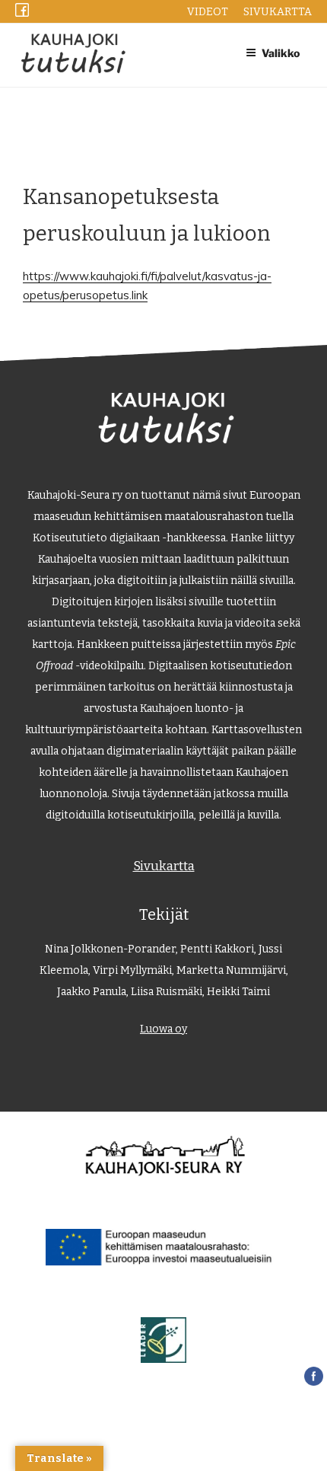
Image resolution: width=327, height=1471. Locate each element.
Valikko (281, 52)
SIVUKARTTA (277, 11)
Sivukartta (164, 865)
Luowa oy (163, 1029)
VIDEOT (207, 11)
